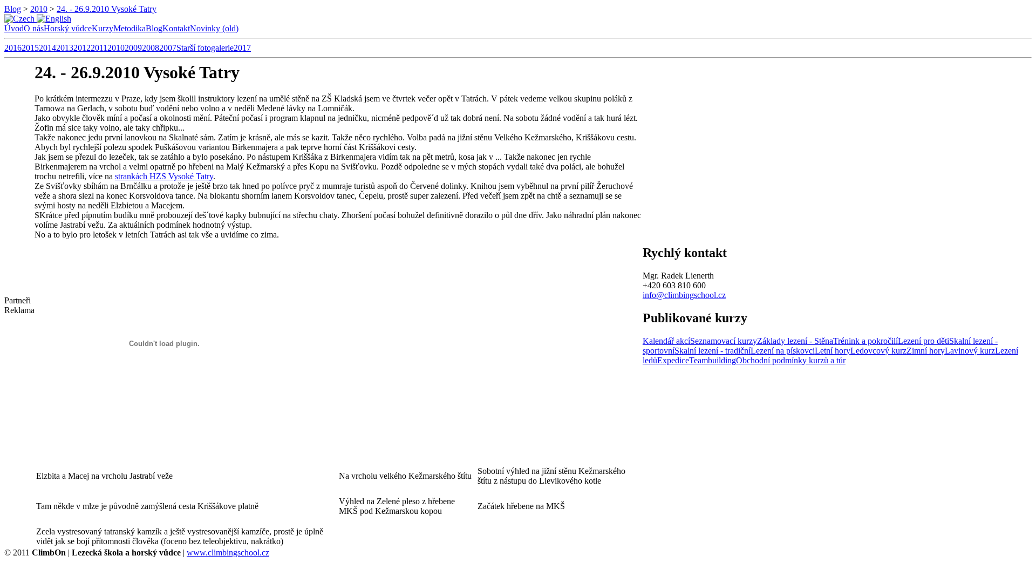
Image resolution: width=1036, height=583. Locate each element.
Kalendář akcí (666, 340)
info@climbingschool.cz (684, 295)
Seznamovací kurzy (723, 340)
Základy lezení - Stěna (795, 340)
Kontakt (176, 28)
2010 (38, 8)
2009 (133, 47)
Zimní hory (925, 350)
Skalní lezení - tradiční (712, 350)
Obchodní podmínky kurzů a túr (791, 360)
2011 (99, 47)
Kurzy (102, 28)
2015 (30, 47)
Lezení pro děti (923, 340)
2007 (167, 47)
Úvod (14, 28)
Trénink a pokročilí (865, 340)
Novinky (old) (214, 28)
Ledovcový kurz (878, 350)
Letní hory (832, 350)
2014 (47, 47)
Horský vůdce (68, 28)
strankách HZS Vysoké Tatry (164, 176)
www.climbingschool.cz (228, 552)
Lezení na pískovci (783, 350)
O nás (34, 28)
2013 (64, 47)
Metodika (129, 28)
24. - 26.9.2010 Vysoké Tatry (106, 8)
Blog (12, 8)
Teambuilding (712, 360)
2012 (82, 47)
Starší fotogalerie (205, 47)
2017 (242, 47)
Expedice (673, 360)
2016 (13, 47)
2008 (150, 47)
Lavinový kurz (970, 350)
